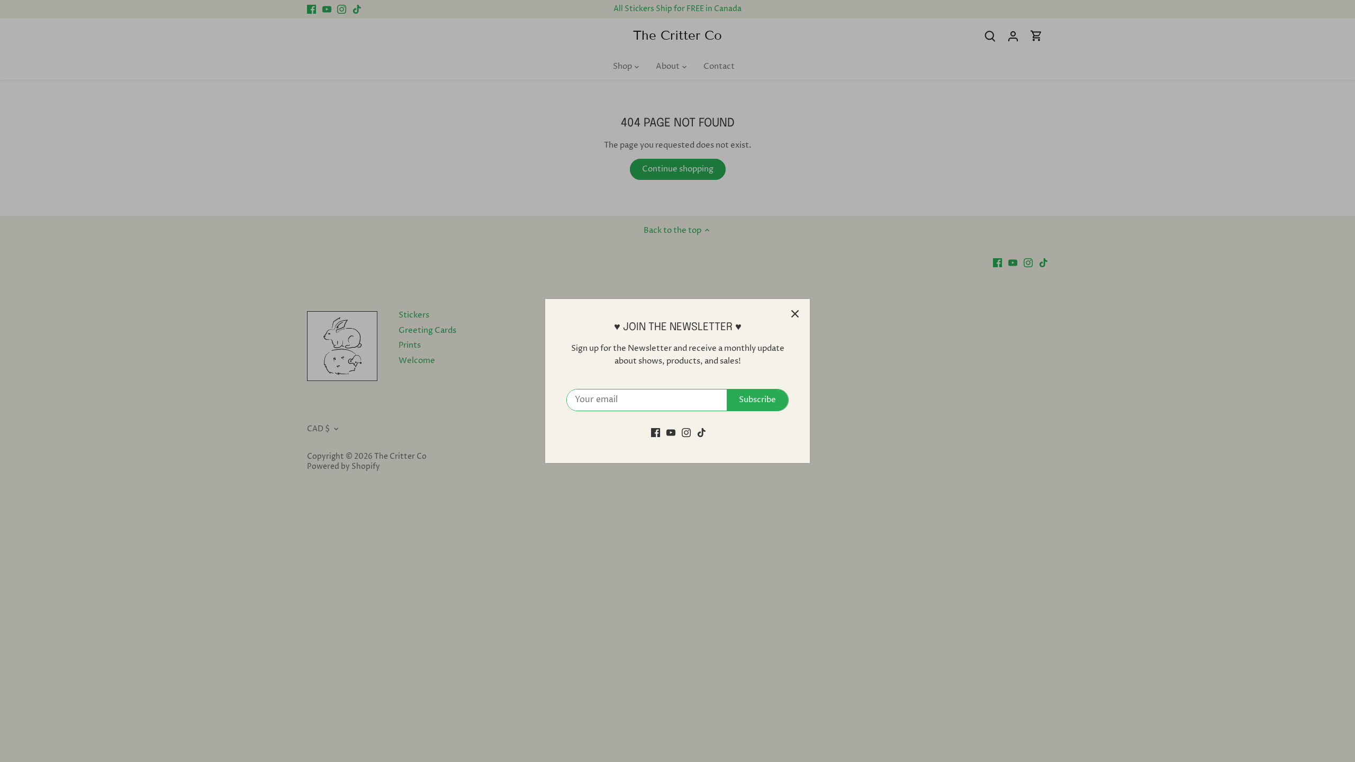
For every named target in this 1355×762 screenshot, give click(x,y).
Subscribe (757, 399)
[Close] (795, 313)
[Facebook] (655, 432)
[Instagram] (686, 432)
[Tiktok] (701, 432)
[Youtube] (670, 432)
